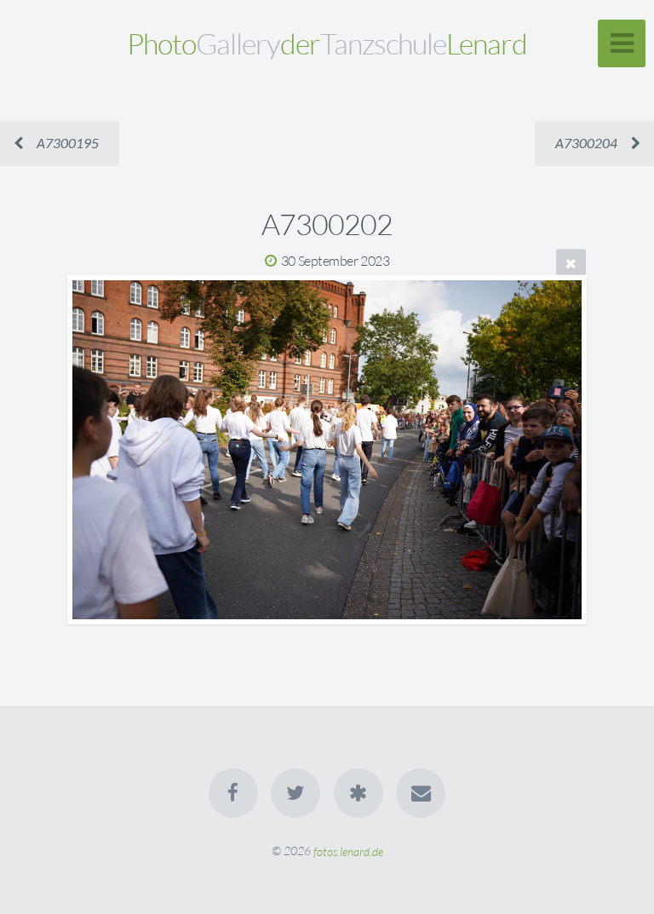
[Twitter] (295, 793)
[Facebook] (233, 793)
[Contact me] (420, 793)
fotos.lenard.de (348, 850)
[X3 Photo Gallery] (358, 793)
